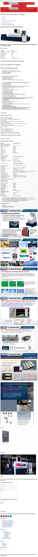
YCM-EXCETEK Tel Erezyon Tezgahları (9, 20)
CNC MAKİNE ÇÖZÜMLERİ (13, 3)
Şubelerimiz (4, 545)
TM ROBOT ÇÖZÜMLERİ (30, 3)
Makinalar (4, 18)
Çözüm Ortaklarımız (7, 534)
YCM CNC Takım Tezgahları (7, 521)
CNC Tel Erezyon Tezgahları (7, 22)
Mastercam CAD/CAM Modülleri (7, 520)
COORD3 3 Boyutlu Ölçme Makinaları (8, 522)
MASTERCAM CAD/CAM (22, 3)
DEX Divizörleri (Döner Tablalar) (7, 525)
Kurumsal (3, 531)
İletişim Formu (4, 543)
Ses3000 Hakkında (7, 532)
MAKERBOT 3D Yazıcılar (6, 526)
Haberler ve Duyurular (5, 537)
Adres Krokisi (4, 544)
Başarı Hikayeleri (7, 536)
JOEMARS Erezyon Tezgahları (7, 523)
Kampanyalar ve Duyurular (6, 538)
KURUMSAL (5, 3)
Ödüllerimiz (6, 535)
